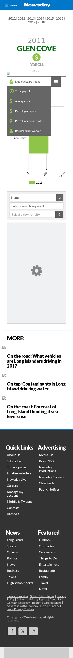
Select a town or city (26, 214)
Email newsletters (19, 473)
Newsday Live (16, 479)
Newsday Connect (51, 477)
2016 (59, 18)
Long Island (15, 540)
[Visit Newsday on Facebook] (12, 631)
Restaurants (47, 570)
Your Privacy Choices (20, 609)
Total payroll (22, 91)
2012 (21, 18)
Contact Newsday (18, 602)
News (11, 564)
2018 (41, 22)
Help (43, 606)
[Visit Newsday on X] (22, 631)
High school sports (20, 583)
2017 (31, 22)
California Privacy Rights (32, 599)
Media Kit (46, 455)
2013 (31, 18)
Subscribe (14, 461)
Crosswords (47, 552)
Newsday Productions (47, 469)
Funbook (45, 540)
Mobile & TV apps (19, 501)
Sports (11, 546)
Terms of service (17, 596)
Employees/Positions (27, 81)
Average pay (22, 101)
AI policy (53, 606)
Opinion (12, 552)
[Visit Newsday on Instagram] (33, 631)
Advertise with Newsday (22, 606)
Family (43, 577)
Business (13, 570)
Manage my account (15, 493)
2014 (40, 18)
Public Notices (49, 489)
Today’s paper (16, 467)
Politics (12, 558)
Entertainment (49, 564)
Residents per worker (28, 130)
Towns (11, 577)
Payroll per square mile (28, 121)
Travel (43, 583)
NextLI (44, 589)
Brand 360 (46, 461)
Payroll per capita (25, 111)
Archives (13, 514)
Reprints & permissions (46, 602)
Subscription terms (42, 596)
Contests (13, 508)
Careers (12, 485)
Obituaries (46, 546)
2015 (50, 18)
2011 (12, 18)
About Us (13, 455)
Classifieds (46, 483)
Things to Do (48, 558)
